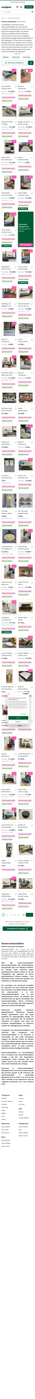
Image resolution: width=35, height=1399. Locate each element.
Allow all (18, 717)
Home (3, 18)
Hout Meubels (5, 1127)
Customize (17, 721)
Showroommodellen (14, 18)
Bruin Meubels (5, 1140)
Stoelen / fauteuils (7, 1101)
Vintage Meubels (24, 1118)
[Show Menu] (32, 12)
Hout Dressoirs (23, 1127)
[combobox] (17, 12)
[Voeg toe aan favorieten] (15, 86)
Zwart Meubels (6, 1143)
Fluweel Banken (23, 1133)
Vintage (21, 1112)
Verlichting (4, 1107)
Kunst (3, 1116)
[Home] (7, 7)
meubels (22, 949)
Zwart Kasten (5, 1146)
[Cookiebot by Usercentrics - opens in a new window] (23, 694)
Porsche (21, 1098)
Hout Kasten (5, 1133)
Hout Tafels (5, 1130)
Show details (23, 713)
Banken (3, 1113)
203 (23, 915)
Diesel (20, 1101)
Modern (21, 1115)
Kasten (3, 1119)
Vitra (20, 1130)
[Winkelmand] (17, 7)
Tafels (3, 1110)
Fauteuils (4, 1104)
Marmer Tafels (23, 1136)
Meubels (4, 1098)
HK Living (21, 1104)
